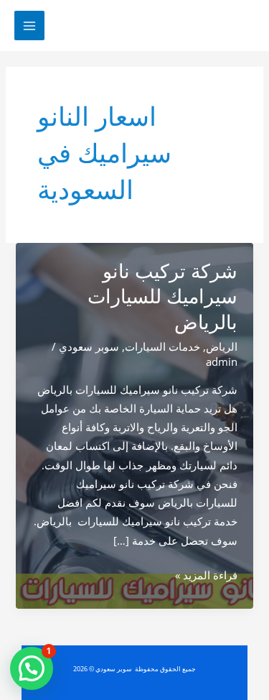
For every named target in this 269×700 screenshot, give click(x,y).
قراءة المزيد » (206, 575)
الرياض (221, 346)
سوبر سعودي (89, 346)
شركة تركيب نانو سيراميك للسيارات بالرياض (162, 296)
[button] (31, 668)
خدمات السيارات (162, 346)
